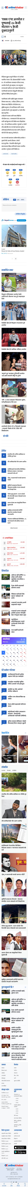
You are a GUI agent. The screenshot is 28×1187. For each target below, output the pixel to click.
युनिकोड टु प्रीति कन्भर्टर (17, 1126)
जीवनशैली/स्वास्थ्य (6, 1081)
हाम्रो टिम (16, 1133)
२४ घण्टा (3, 771)
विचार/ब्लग (4, 1070)
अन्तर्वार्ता (4, 1075)
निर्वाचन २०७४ (5, 1141)
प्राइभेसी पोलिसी (17, 1141)
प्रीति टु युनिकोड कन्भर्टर (17, 1121)
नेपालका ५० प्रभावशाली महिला (18, 1095)
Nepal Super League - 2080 (6, 1107)
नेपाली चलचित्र (14, 154)
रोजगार (15, 1073)
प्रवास (3, 1083)
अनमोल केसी (5, 154)
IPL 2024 (4, 1100)
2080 (17, 1098)
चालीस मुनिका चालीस (17, 1106)
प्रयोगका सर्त (17, 1136)
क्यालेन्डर (6, 639)
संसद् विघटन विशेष (6, 1139)
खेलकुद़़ (3, 1078)
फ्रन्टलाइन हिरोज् (18, 1118)
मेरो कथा (16, 1115)
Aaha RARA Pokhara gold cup (6, 1103)
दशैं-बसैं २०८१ (5, 1158)
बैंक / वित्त (16, 1075)
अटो (15, 1078)
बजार (15, 1068)
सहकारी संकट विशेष (6, 1133)
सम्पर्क (15, 1144)
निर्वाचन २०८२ (5, 1149)
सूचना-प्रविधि (17, 1081)
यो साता (8, 771)
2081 (17, 1100)
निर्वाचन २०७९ (5, 1146)
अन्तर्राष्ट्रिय (4, 1086)
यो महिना (14, 771)
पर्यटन (15, 1070)
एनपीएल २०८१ (5, 1093)
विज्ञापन (16, 1139)
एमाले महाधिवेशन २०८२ (5, 1152)
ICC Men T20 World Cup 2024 (6, 1096)
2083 (17, 1113)
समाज (3, 1068)
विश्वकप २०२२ (5, 1156)
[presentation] (12, 258)
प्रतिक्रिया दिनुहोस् (20, 214)
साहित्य (3, 1073)
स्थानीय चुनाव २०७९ (6, 1144)
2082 (17, 1102)
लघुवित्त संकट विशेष (6, 1136)
